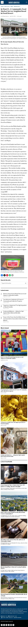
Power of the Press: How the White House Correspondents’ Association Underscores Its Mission (15, 318)
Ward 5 (11, 6)
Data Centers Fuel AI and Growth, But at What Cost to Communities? (13, 513)
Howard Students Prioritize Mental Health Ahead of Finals (14, 595)
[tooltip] (2, 275)
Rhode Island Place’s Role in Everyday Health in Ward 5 (13, 567)
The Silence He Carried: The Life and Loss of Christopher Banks (13, 540)
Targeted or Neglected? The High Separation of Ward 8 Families (13, 423)
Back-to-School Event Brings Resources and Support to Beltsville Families (12, 357)
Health (2, 6)
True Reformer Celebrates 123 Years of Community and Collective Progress (14, 390)
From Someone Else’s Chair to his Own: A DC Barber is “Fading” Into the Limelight (13, 485)
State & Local (7, 6)
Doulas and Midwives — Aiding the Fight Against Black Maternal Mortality (13, 455)
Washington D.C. (17, 6)
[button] (25, 283)
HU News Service (5, 16)
